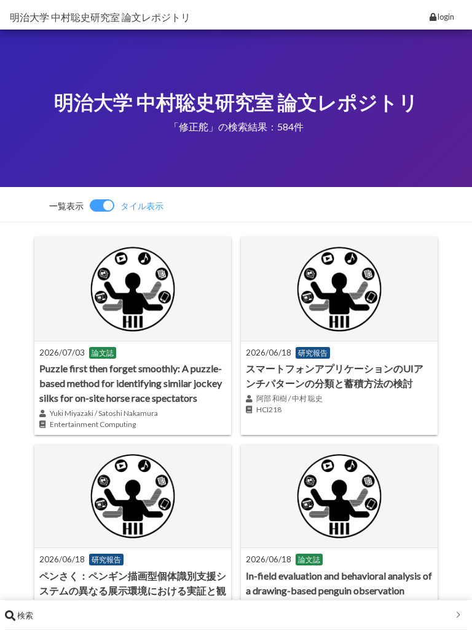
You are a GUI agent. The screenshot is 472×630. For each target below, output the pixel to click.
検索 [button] (24, 615)
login (445, 17)
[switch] (106, 205)
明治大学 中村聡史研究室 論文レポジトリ (100, 17)
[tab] (236, 615)
